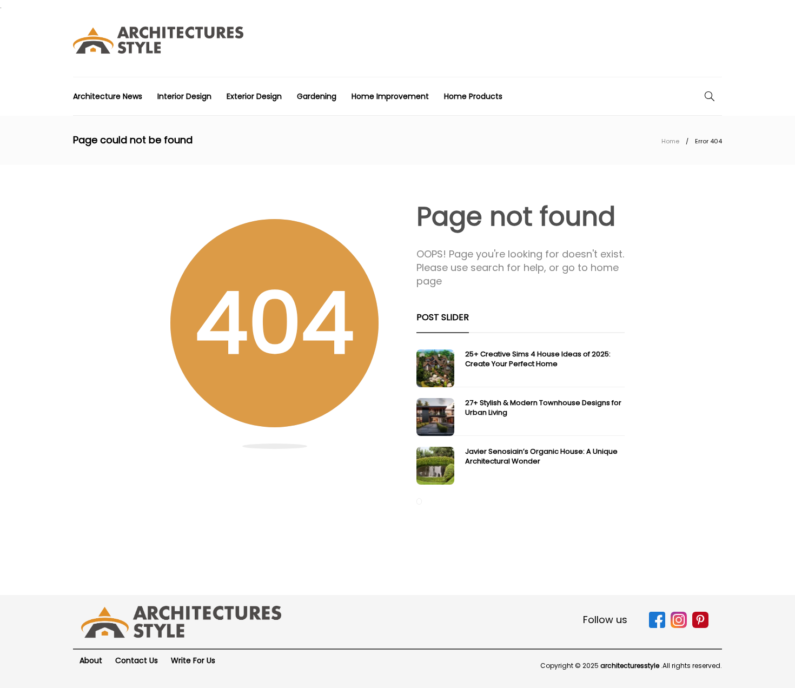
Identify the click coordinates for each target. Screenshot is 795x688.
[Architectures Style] (181, 621)
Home (670, 141)
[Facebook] (657, 625)
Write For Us (193, 660)
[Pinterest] (700, 625)
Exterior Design (254, 96)
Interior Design (184, 96)
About (91, 660)
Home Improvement (390, 96)
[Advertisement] (525, 42)
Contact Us (136, 660)
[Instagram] (679, 625)
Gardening (316, 96)
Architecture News (107, 96)
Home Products (473, 96)
